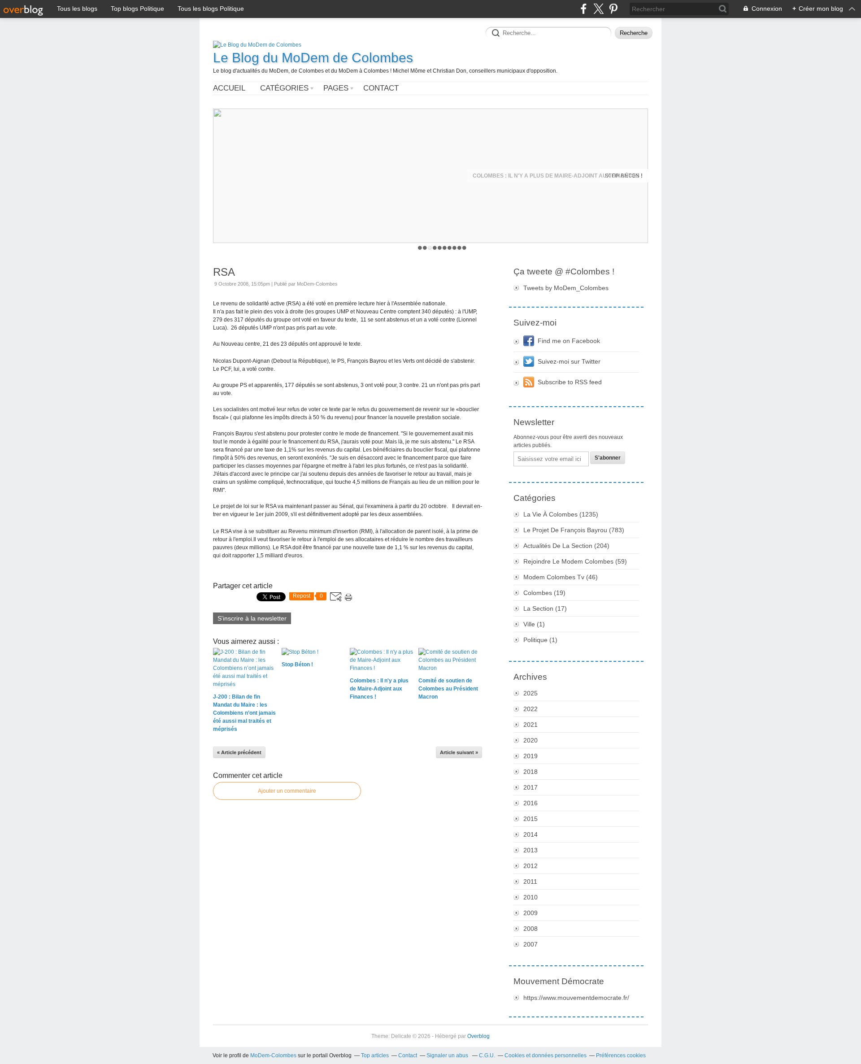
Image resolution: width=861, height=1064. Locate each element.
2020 (530, 740)
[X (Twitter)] (598, 9)
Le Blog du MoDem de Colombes (313, 57)
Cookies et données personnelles (545, 1055)
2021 (530, 724)
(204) (566, 545)
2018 (530, 771)
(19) (544, 592)
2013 (530, 850)
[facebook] (583, 9)
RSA (224, 272)
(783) (573, 530)
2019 (530, 756)
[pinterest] (613, 9)
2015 (530, 818)
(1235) (560, 514)
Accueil (229, 88)
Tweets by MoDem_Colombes (566, 287)
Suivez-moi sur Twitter (569, 361)
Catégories (284, 88)
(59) (575, 561)
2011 (530, 881)
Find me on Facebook (569, 340)
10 (464, 248)
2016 (530, 803)
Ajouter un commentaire (287, 791)
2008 (530, 928)
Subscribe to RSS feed (570, 382)
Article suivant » (459, 752)
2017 (530, 787)
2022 (530, 708)
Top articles (375, 1055)
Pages (335, 88)
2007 (530, 944)
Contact (381, 88)
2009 (530, 912)
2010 (530, 897)
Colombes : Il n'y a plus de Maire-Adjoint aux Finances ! (558, 176)
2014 (530, 834)
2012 (530, 865)
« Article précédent (239, 752)
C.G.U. (487, 1055)
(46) (560, 577)
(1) (534, 624)
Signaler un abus (448, 1055)
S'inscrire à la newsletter (252, 618)
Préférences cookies (621, 1055)
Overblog (478, 1036)
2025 (530, 693)
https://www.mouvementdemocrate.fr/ (576, 997)
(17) (545, 608)
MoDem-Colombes (273, 1055)
